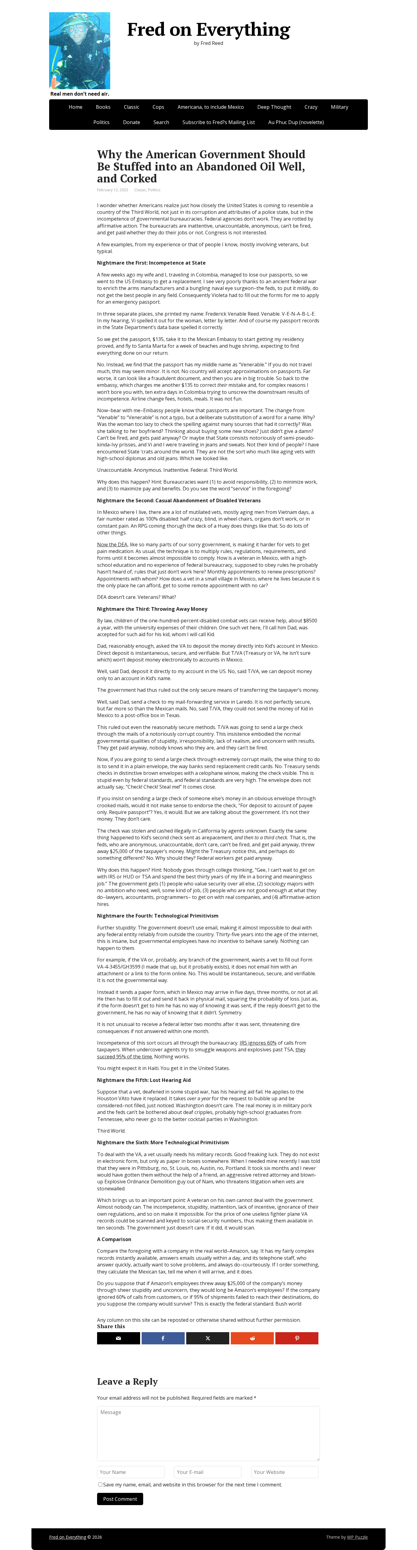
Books (103, 107)
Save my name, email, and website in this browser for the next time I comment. (192, 1484)
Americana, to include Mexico (211, 107)
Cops (158, 107)
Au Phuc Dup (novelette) (296, 122)
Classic (131, 107)
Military (339, 107)
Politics (101, 122)
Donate (131, 122)
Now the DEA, (113, 544)
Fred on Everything (208, 29)
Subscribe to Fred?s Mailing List (219, 122)
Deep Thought (274, 107)
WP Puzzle (357, 1537)
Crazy (311, 107)
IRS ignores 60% (258, 1042)
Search (161, 122)
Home (75, 107)
